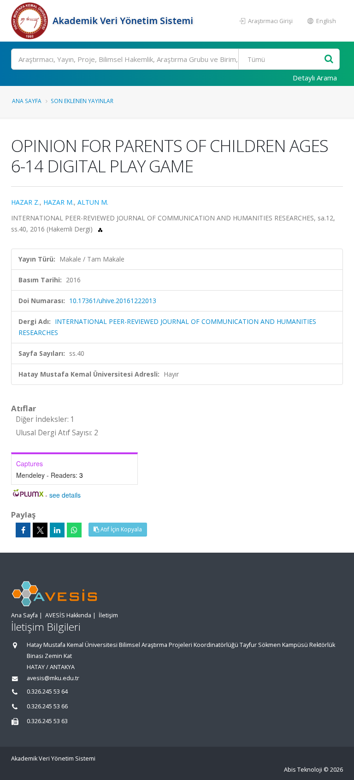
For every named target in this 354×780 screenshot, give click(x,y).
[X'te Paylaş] (40, 530)
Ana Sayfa (26, 100)
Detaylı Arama (315, 77)
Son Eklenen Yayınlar (82, 100)
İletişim (108, 615)
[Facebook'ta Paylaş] (23, 530)
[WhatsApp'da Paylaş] (74, 530)
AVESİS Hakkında (68, 615)
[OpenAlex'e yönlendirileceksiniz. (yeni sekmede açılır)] (100, 229)
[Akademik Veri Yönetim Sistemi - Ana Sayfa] (30, 21)
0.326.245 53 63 (47, 721)
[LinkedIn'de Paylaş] (57, 530)
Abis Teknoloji (303, 770)
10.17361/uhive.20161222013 (112, 300)
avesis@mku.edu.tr (53, 678)
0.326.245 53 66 (47, 706)
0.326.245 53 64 (47, 691)
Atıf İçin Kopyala (120, 529)
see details (65, 495)
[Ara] (329, 59)
